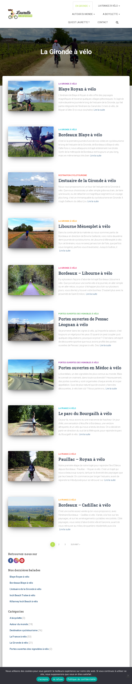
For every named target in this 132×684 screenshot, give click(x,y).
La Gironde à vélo (67, 84)
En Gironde (81, 6)
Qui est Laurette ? (79, 22)
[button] (89, 6)
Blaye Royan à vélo (77, 89)
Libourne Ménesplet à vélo (84, 226)
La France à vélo (108, 5)
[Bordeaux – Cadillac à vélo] (31, 512)
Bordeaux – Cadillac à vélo (84, 505)
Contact (103, 22)
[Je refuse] (128, 675)
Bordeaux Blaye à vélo (80, 134)
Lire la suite (99, 110)
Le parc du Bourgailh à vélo (85, 413)
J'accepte (43, 679)
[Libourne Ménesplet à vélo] (31, 233)
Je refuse (58, 679)
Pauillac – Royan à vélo (81, 459)
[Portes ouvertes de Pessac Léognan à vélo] (31, 326)
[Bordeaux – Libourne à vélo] (31, 280)
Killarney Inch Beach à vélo (24, 601)
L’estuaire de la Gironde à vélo (87, 180)
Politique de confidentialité (82, 679)
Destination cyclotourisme (72, 175)
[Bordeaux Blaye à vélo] (31, 142)
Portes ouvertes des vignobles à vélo (78, 314)
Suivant (75, 544)
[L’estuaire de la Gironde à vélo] (31, 187)
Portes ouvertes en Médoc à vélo (89, 367)
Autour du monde (82, 14)
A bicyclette (110, 14)
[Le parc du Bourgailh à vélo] (31, 420)
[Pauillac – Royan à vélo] (31, 466)
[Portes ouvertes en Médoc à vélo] (31, 375)
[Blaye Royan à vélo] (31, 96)
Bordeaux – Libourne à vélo (85, 273)
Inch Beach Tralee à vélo (22, 595)
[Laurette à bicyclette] (20, 14)
